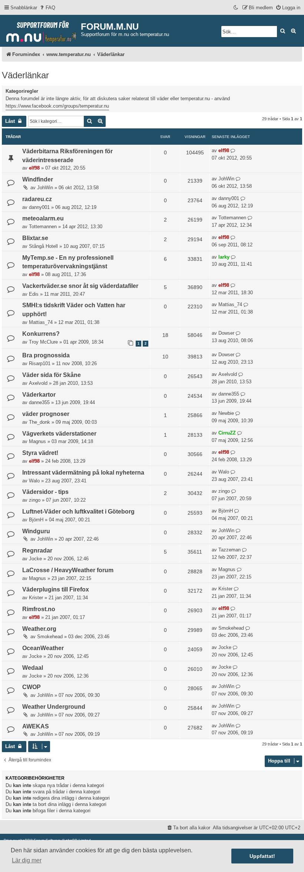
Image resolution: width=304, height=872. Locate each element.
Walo (34, 480)
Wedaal (32, 668)
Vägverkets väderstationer (59, 433)
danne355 (39, 402)
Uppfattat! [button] (262, 856)
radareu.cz (37, 199)
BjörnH (36, 519)
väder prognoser (45, 414)
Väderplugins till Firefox (55, 589)
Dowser (226, 333)
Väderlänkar (25, 75)
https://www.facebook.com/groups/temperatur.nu (57, 106)
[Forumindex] (41, 30)
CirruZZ (227, 433)
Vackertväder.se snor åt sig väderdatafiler (80, 286)
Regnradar (37, 550)
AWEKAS (35, 726)
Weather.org (39, 629)
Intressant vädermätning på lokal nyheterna (83, 472)
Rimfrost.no (38, 609)
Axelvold (38, 383)
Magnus (37, 441)
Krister (36, 597)
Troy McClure (43, 342)
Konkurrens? (41, 334)
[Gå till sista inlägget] (233, 150)
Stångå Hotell (43, 246)
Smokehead (50, 636)
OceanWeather (43, 648)
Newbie (226, 413)
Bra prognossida (46, 355)
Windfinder (37, 179)
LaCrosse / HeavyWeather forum (67, 570)
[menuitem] (47, 7)
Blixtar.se (35, 238)
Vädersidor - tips (45, 492)
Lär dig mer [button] (27, 860)
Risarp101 (39, 363)
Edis (34, 294)
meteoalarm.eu (43, 218)
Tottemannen (43, 226)
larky (223, 257)
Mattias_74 (41, 322)
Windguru (36, 531)
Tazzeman (229, 550)
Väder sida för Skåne (51, 375)
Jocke (35, 558)
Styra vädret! (40, 453)
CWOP (31, 687)
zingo (34, 500)
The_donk (39, 422)
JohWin (45, 187)
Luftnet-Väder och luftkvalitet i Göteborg (78, 511)
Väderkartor (39, 394)
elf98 (34, 168)
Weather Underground (53, 707)
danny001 (39, 207)
